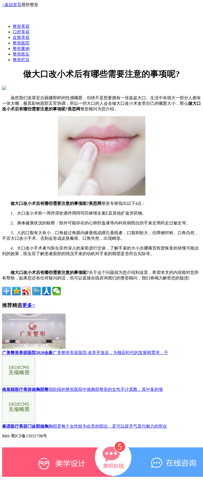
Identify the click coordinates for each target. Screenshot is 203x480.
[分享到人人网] (46, 291)
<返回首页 (11, 4)
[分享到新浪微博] (26, 291)
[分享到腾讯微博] (36, 291)
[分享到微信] (56, 291)
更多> (28, 305)
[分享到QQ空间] (16, 291)
